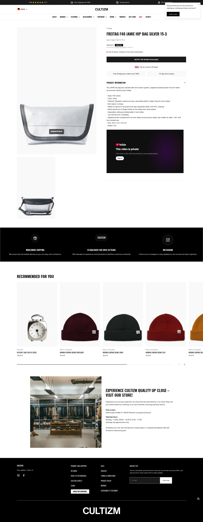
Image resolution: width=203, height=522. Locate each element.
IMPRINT (103, 485)
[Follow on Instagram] (18, 475)
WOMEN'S (122, 17)
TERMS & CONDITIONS (108, 476)
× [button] (198, 4)
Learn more (173, 14)
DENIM (112, 17)
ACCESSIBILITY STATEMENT (109, 490)
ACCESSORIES (87, 17)
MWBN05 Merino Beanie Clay (155, 352)
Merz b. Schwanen (66, 350)
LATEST (54, 17)
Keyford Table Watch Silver (27, 352)
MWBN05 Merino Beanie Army (113, 352)
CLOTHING (74, 17)
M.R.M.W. (20, 350)
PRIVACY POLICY (106, 481)
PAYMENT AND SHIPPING (79, 466)
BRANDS (62, 17)
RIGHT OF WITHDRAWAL (78, 476)
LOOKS (73, 485)
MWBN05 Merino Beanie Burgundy (72, 352)
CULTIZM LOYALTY (76, 481)
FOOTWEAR (100, 17)
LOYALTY (148, 17)
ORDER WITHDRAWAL (80, 491)
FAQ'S (102, 466)
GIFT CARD (132, 17)
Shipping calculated (120, 47)
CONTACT (104, 471)
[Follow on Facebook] (23, 475)
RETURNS (74, 471)
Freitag (109, 28)
